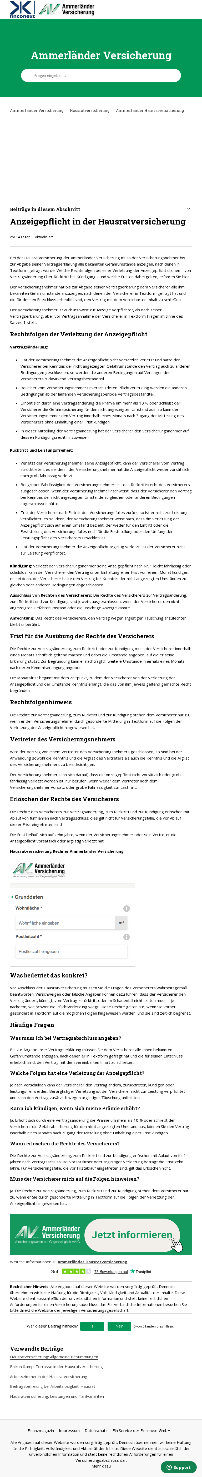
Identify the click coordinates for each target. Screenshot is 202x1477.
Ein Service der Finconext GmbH (142, 1430)
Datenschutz (96, 1430)
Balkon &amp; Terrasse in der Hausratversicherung (56, 1366)
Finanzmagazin (41, 1430)
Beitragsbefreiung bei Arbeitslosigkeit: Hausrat (52, 1386)
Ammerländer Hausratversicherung (150, 110)
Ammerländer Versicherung (36, 110)
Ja (92, 1326)
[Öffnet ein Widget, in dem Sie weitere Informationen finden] (178, 1467)
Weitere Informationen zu (68, 1261)
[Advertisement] (101, 158)
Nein (119, 1326)
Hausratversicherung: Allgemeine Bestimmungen (54, 1356)
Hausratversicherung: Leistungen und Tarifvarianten (57, 1396)
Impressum (69, 1430)
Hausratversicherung (89, 110)
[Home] (72, 9)
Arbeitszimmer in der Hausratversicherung (48, 1376)
